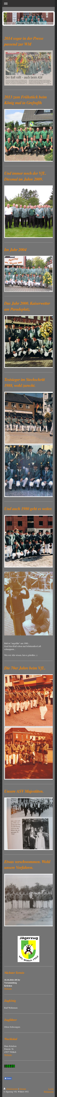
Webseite (8, 988)
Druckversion (12, 1088)
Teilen (8, 1078)
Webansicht (48, 1091)
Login (50, 1088)
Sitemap (22, 1088)
